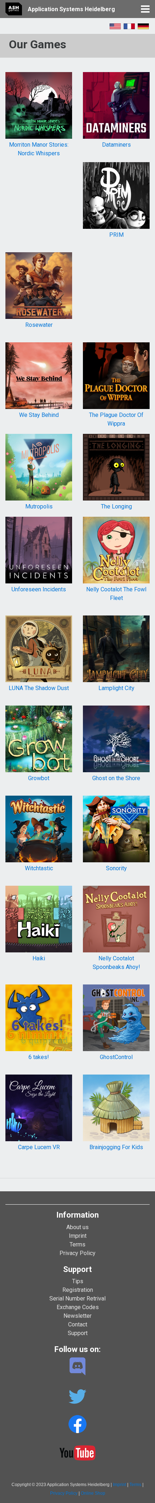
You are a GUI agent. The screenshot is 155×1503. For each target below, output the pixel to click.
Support (78, 1333)
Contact (77, 1324)
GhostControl (116, 1057)
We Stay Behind (39, 415)
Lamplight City (116, 688)
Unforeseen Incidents (39, 589)
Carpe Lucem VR (39, 1147)
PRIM (116, 234)
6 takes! (38, 1057)
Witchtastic (39, 868)
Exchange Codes (78, 1307)
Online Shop (93, 1493)
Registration (77, 1289)
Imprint (78, 1235)
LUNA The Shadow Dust (39, 688)
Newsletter (77, 1315)
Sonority (116, 868)
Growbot (38, 778)
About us (77, 1227)
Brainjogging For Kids (116, 1147)
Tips (77, 1281)
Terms (77, 1244)
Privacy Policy (77, 1253)
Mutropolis (39, 506)
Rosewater (39, 324)
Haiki (38, 958)
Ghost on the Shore (116, 778)
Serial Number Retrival (77, 1298)
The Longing (116, 506)
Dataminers (116, 144)
